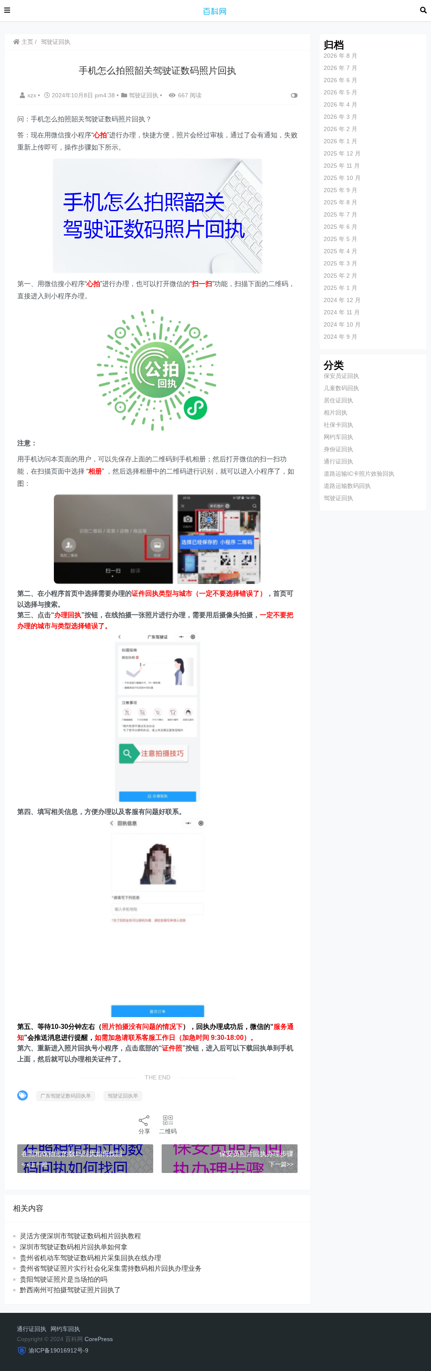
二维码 (168, 1131)
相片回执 (335, 412)
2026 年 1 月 (340, 141)
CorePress (99, 1339)
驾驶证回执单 (123, 1096)
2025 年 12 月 (342, 153)
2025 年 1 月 (340, 287)
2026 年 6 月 (340, 80)
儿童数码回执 (341, 388)
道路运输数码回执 (347, 485)
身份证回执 (338, 449)
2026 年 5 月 (340, 92)
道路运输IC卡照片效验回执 (359, 473)
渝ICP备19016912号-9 (58, 1350)
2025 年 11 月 (342, 165)
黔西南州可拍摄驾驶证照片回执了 (70, 1289)
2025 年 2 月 (340, 275)
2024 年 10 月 (342, 324)
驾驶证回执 (55, 41)
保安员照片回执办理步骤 (256, 1153)
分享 (144, 1131)
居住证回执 (338, 400)
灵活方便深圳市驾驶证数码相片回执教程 (80, 1236)
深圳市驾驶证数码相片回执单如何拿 (74, 1247)
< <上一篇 (34, 1164)
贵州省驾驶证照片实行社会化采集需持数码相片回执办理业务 (111, 1268)
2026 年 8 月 (340, 55)
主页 (26, 41)
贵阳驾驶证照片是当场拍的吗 (63, 1279)
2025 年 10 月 (342, 177)
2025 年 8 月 (340, 202)
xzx (32, 95)
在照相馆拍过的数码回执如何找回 (71, 1153)
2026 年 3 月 (340, 116)
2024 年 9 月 (340, 336)
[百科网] (215, 9)
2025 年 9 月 (340, 190)
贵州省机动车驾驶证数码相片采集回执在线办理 (90, 1257)
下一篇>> (281, 1164)
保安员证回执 (341, 375)
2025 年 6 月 (340, 226)
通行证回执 (338, 461)
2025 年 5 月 (340, 239)
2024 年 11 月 (342, 312)
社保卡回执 (338, 424)
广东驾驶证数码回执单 (65, 1096)
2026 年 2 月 (340, 129)
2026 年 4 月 (340, 104)
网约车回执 (338, 437)
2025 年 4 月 (340, 251)
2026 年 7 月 (340, 67)
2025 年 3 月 (340, 263)
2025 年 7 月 (340, 214)
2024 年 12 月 (342, 300)
